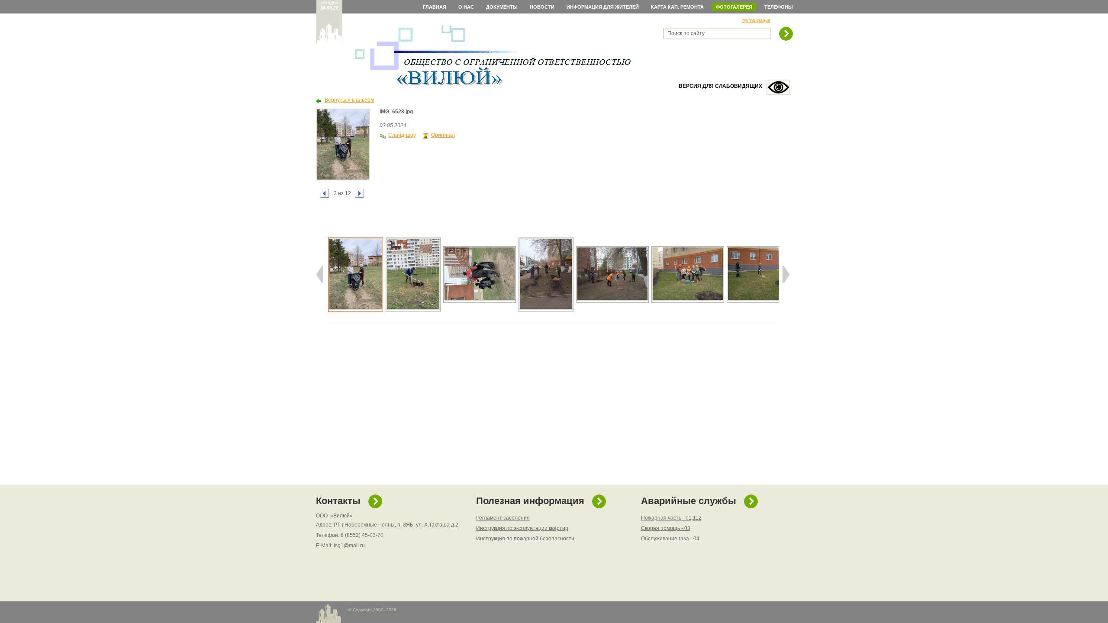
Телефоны (778, 7)
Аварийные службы (688, 500)
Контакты (338, 500)
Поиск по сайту (686, 33)
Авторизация (756, 20)
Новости (542, 7)
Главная (434, 7)
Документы (502, 7)
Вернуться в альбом (349, 100)
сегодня (329, 5)
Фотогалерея (734, 7)
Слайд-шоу (402, 135)
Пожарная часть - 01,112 (671, 518)
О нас (466, 7)
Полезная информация (530, 500)
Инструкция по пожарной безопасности (525, 539)
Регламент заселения (503, 518)
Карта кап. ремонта (677, 7)
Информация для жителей (603, 7)
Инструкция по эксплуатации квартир (522, 528)
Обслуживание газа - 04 (670, 539)
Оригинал (443, 135)
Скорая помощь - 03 (665, 528)
